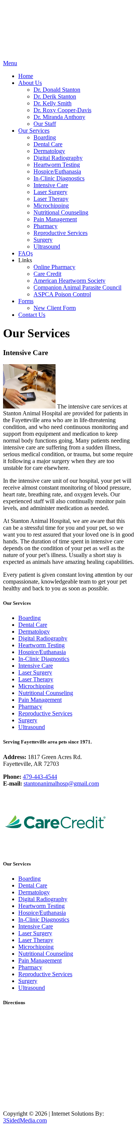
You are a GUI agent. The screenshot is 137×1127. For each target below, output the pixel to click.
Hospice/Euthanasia (57, 171)
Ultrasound (46, 246)
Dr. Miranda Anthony (59, 117)
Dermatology (49, 151)
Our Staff (44, 124)
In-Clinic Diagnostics (58, 178)
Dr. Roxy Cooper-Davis (62, 110)
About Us (30, 83)
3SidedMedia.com (25, 1120)
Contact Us (31, 314)
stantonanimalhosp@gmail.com (61, 783)
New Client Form (54, 308)
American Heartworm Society (69, 280)
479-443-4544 (40, 776)
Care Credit (47, 274)
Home (25, 76)
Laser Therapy (50, 199)
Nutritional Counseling (60, 212)
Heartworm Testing (56, 164)
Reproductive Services (60, 233)
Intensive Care (50, 185)
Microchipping (51, 205)
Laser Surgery (50, 192)
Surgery (43, 239)
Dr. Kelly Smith (52, 103)
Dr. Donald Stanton (56, 89)
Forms (25, 301)
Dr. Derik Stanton (54, 96)
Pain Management (55, 219)
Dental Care (47, 144)
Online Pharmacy (54, 267)
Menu (10, 63)
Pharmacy (45, 226)
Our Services (33, 130)
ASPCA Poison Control (62, 294)
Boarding (44, 137)
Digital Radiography (58, 158)
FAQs (25, 253)
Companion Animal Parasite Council (77, 287)
